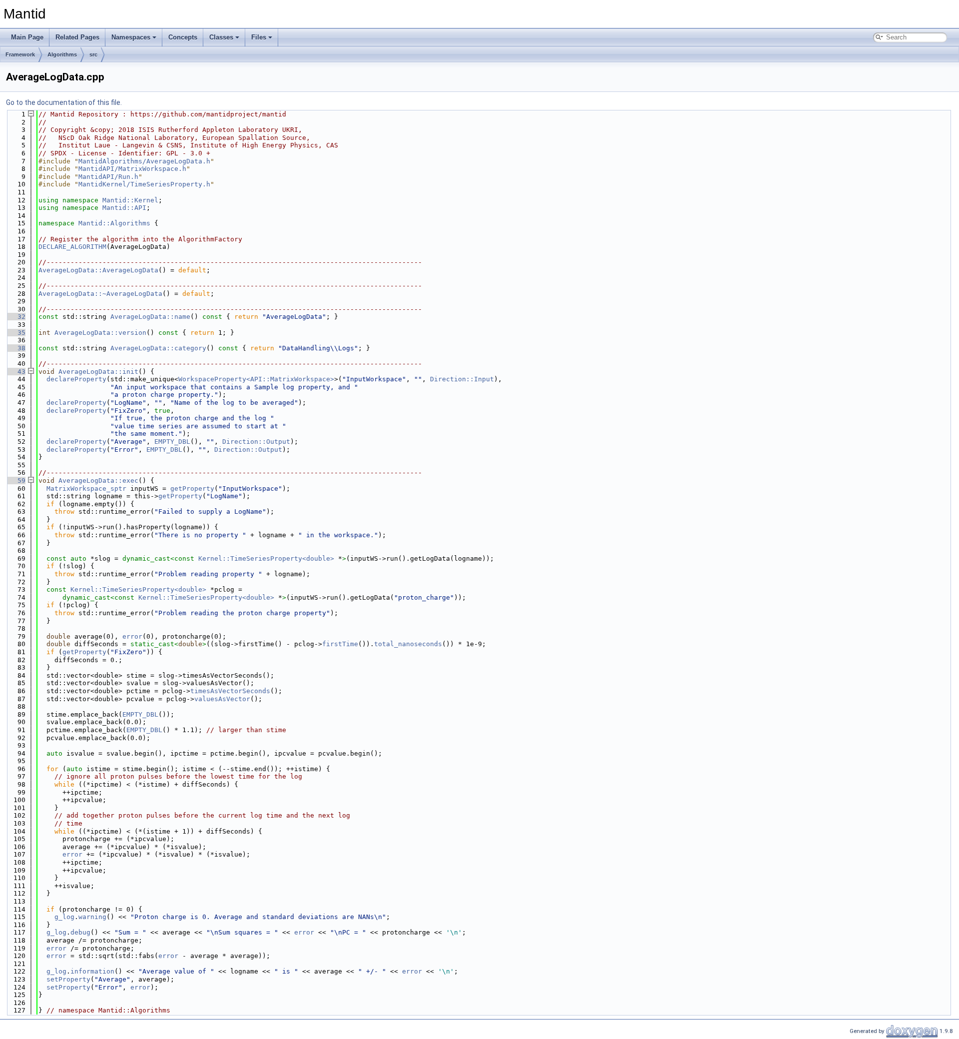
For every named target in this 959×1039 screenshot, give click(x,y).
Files (258, 37)
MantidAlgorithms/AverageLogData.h (144, 161)
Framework (20, 54)
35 (15, 332)
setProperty (68, 979)
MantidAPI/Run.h (108, 176)
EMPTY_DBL (172, 441)
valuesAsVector (222, 699)
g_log (64, 917)
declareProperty (76, 379)
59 (15, 480)
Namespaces (130, 37)
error (132, 636)
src (93, 54)
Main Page (27, 37)
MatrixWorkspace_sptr (86, 488)
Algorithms (62, 54)
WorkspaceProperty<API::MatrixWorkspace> (256, 379)
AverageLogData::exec (98, 480)
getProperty (192, 488)
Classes (221, 37)
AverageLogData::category (158, 348)
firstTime (340, 644)
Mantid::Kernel (130, 200)
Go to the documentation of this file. (64, 102)
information (92, 971)
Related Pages (77, 37)
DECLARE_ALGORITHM (72, 246)
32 (15, 316)
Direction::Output (256, 441)
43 (15, 371)
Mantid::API (124, 207)
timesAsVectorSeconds (230, 691)
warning (92, 917)
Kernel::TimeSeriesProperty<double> (266, 558)
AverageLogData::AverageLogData (98, 270)
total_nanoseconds (408, 644)
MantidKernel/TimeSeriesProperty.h (144, 184)
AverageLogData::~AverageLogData (100, 293)
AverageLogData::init (98, 371)
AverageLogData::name (150, 316)
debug (80, 932)
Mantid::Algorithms (114, 223)
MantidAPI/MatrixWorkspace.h (132, 168)
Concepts (182, 37)
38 (15, 348)
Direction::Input (462, 379)
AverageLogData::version (100, 332)
